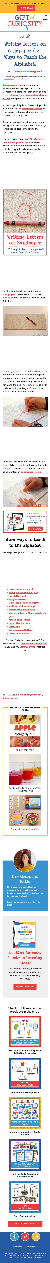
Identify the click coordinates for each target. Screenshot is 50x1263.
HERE (9, 905)
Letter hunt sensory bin (21, 589)
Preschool (20, 71)
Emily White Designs (32, 1257)
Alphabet (25, 694)
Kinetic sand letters (19, 619)
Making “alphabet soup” (22, 606)
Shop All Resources (25, 1223)
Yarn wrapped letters (20, 630)
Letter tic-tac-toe (19, 633)
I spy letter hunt (17, 596)
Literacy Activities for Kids (34, 643)
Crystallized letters (19, 623)
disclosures (9, 79)
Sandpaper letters (13, 85)
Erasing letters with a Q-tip (23, 592)
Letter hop (14, 626)
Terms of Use (39, 1255)
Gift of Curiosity (25, 22)
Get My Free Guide (25, 986)
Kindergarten (34, 71)
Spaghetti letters (18, 599)
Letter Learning (27, 646)
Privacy (26, 1255)
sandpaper (9, 294)
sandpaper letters (32, 108)
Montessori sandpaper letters (25, 602)
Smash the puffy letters (22, 609)
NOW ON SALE (26, 8)
